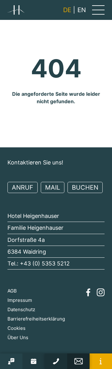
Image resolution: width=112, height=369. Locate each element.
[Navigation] (98, 10)
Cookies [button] (16, 328)
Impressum (19, 300)
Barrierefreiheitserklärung (36, 319)
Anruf (22, 187)
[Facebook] (88, 292)
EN (81, 10)
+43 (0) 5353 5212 (45, 263)
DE (67, 10)
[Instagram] (101, 292)
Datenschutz (21, 309)
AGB (12, 291)
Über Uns (17, 337)
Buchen (85, 187)
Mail (52, 187)
